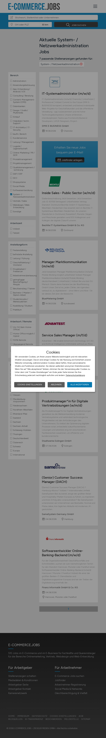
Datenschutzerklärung (75, 375)
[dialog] (53, 369)
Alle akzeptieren (79, 384)
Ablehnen (56, 384)
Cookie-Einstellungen (29, 384)
